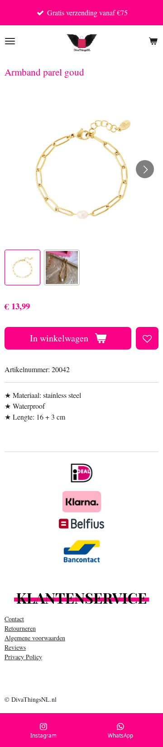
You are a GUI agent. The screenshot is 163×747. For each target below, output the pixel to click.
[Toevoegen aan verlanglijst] (147, 338)
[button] (22, 267)
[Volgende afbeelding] (145, 169)
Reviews (15, 647)
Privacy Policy (23, 656)
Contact (14, 619)
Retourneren (20, 628)
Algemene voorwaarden (35, 638)
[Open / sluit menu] (10, 41)
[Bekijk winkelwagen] (153, 41)
